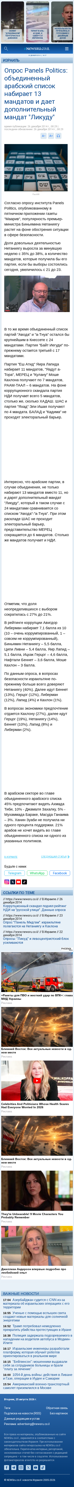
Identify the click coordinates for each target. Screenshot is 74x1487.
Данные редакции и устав (22, 1418)
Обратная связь (57, 1408)
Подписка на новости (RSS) (22, 1413)
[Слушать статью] (62, 136)
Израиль (11, 60)
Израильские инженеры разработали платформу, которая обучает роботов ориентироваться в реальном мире (36, 1352)
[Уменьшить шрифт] (43, 136)
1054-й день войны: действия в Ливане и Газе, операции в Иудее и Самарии (37, 1376)
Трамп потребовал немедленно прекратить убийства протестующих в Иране (37, 1327)
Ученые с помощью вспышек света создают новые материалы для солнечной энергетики (35, 1316)
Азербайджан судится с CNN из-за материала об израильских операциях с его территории (36, 1303)
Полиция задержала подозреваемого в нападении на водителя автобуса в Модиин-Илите (37, 1339)
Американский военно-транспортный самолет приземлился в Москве (36, 1386)
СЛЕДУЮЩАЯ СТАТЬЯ (54, 856)
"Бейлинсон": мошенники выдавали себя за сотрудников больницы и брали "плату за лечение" (35, 1365)
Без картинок (59, 1413)
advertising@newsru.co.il (33, 1424)
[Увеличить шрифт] (51, 136)
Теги (7, 1408)
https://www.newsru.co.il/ (22, 899)
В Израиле (10, 857)
